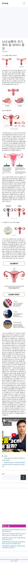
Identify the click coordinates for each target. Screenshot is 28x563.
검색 (3, 474)
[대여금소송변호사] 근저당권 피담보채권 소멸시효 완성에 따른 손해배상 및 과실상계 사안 (13, 464)
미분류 (5, 456)
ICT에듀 (5, 3)
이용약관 (15, 560)
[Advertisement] (14, 22)
